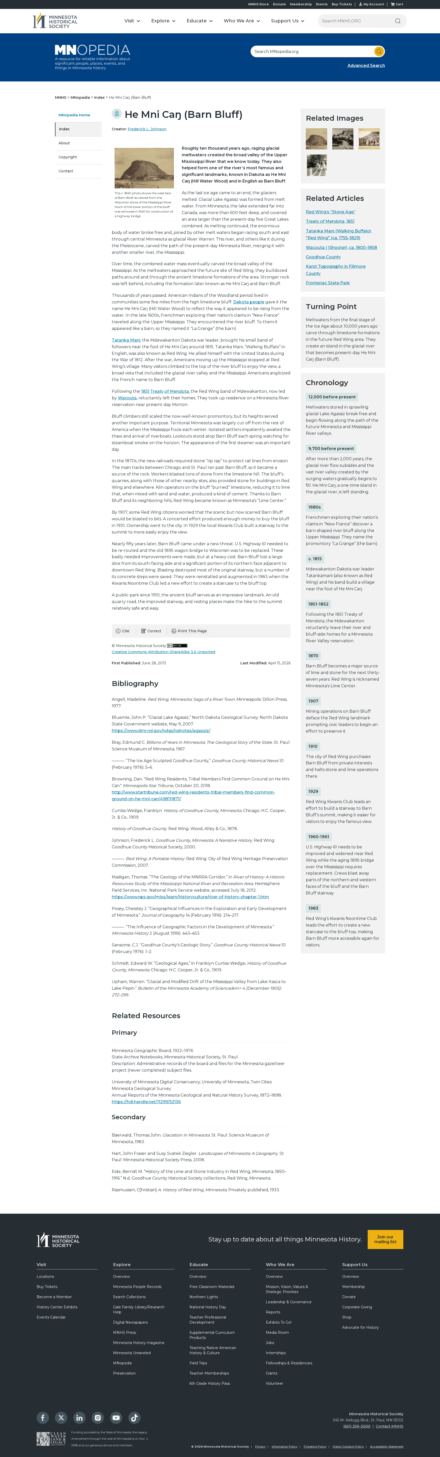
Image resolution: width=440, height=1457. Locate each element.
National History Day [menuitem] (207, 1307)
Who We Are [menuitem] (280, 1264)
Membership (301, 4)
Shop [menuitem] (346, 1317)
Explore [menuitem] (122, 1264)
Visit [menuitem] (41, 1264)
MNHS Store (258, 4)
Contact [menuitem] (66, 171)
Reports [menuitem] (273, 1312)
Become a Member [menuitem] (54, 1297)
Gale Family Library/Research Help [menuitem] (138, 1309)
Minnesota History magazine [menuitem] (138, 1342)
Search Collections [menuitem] (129, 1297)
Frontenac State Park (328, 283)
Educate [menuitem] (198, 1264)
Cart (399, 4)
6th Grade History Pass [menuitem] (209, 1383)
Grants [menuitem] (271, 1373)
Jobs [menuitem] (270, 1342)
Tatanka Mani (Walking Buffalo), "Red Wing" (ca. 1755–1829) (339, 234)
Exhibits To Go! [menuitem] (279, 1322)
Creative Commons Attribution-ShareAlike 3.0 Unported (163, 652)
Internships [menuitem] (276, 1353)
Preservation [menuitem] (124, 1373)
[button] (132, 21)
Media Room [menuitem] (277, 1332)
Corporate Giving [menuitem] (357, 1307)
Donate (279, 4)
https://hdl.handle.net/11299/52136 (146, 1101)
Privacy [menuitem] (260, 1446)
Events (322, 4)
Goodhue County (323, 257)
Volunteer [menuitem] (274, 1383)
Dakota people (248, 302)
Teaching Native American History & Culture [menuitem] (212, 1350)
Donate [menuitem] (349, 1297)
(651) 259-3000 (356, 1426)
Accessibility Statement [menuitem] (386, 1446)
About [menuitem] (64, 143)
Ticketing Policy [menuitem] (315, 1446)
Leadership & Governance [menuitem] (289, 1302)
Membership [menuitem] (353, 1286)
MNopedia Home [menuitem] (74, 115)
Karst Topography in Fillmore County (336, 270)
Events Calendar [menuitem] (51, 1317)
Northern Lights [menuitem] (203, 1297)
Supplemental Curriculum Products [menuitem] (212, 1335)
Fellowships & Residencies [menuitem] (289, 1363)
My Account (374, 4)
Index (100, 97)
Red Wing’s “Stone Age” (330, 211)
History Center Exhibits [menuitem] (57, 1307)
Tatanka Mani (126, 340)
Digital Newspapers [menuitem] (130, 1322)
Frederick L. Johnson (147, 129)
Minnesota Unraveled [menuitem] (132, 1353)
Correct (154, 631)
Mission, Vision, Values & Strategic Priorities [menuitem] (287, 1289)
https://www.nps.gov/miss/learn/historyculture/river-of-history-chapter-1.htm (190, 896)
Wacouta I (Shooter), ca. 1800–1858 (341, 247)
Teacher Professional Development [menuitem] (207, 1320)
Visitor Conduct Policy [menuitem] (348, 1446)
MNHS (61, 97)
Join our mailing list (385, 1239)
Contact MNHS (389, 1426)
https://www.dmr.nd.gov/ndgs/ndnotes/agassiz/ (161, 730)
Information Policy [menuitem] (284, 1446)
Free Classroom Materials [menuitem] (211, 1286)
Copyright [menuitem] (68, 157)
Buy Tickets (342, 4)
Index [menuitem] (64, 129)
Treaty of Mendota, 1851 (330, 221)
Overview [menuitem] (121, 1276)
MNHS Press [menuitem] (124, 1332)
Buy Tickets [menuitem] (47, 1286)
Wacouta (127, 398)
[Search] (397, 21)
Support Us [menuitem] (355, 1264)
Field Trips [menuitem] (198, 1363)
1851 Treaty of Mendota (165, 391)
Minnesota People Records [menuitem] (137, 1286)
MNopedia (81, 97)
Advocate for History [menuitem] (360, 1327)
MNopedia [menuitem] (122, 1363)
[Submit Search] (379, 51)
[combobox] (318, 51)
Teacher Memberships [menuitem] (209, 1373)
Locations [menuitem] (45, 1276)
